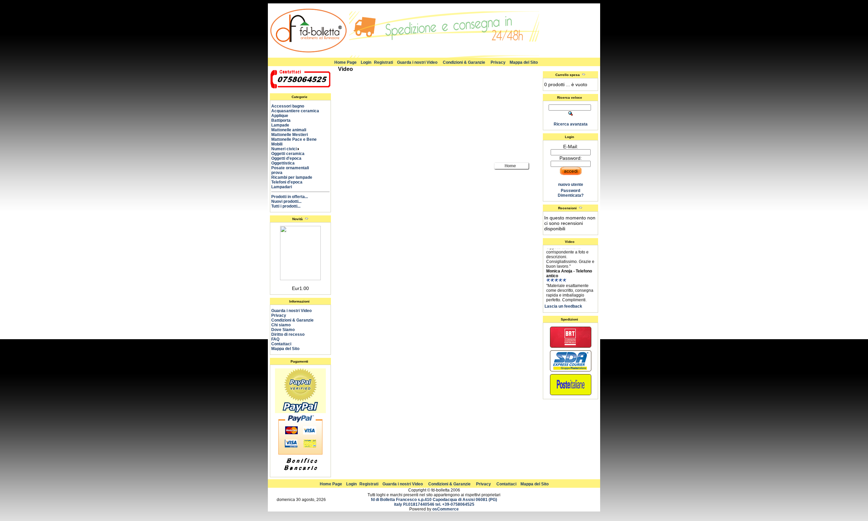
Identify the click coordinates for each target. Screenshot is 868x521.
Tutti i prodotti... (285, 206)
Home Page (345, 62)
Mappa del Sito (524, 62)
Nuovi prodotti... (286, 201)
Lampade (283, 125)
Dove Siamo (283, 329)
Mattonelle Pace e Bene (297, 139)
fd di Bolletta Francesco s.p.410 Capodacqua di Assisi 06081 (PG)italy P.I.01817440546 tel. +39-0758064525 (434, 502)
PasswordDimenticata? (571, 193)
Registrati (383, 62)
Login (366, 62)
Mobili (280, 144)
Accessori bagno (290, 106)
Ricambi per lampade (294, 177)
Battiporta (284, 120)
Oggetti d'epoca (289, 158)
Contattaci (281, 344)
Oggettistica (286, 163)
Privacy (498, 62)
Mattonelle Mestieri (292, 134)
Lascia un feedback (563, 306)
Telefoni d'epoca (290, 182)
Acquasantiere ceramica (298, 111)
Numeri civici (284, 149)
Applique (282, 115)
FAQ (275, 339)
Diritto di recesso (287, 334)
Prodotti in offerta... (289, 196)
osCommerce (445, 509)
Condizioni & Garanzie (464, 62)
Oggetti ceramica (291, 153)
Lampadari (284, 187)
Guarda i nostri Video (417, 62)
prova (280, 172)
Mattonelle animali (291, 130)
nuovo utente (570, 184)
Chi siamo (281, 325)
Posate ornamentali (293, 168)
